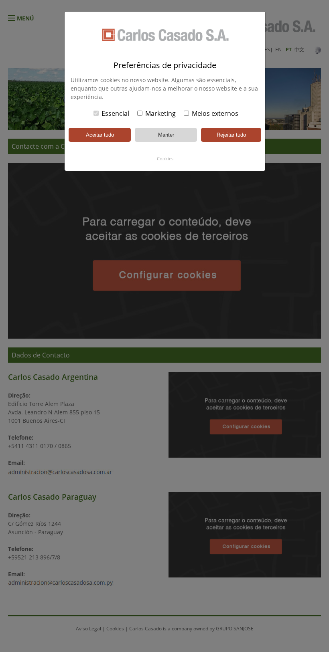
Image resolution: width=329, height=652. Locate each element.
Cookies (165, 158)
